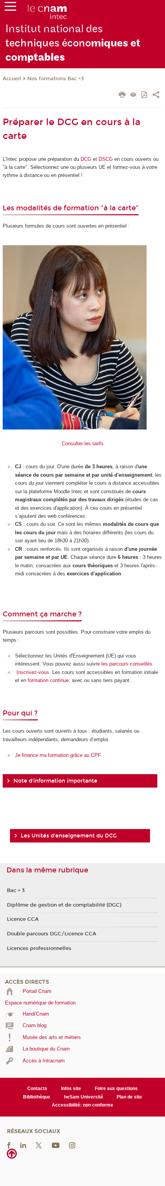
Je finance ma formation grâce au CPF (58, 755)
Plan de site (129, 1097)
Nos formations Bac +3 (55, 79)
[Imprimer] (122, 95)
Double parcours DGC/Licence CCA (51, 934)
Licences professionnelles (39, 948)
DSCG (106, 159)
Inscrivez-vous (32, 672)
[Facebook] (9, 1145)
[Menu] (10, 8)
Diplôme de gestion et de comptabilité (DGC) (64, 905)
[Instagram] (72, 1145)
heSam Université (83, 1097)
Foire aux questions (116, 1088)
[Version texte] (133, 95)
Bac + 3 (16, 890)
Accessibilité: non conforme (82, 1105)
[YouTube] (55, 1145)
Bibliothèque (36, 1097)
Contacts (37, 1088)
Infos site (71, 1088)
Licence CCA (23, 919)
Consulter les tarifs (83, 443)
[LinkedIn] (23, 1145)
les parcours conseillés (126, 664)
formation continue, (48, 680)
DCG (86, 159)
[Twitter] (38, 1145)
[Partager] (156, 95)
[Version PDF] (145, 95)
